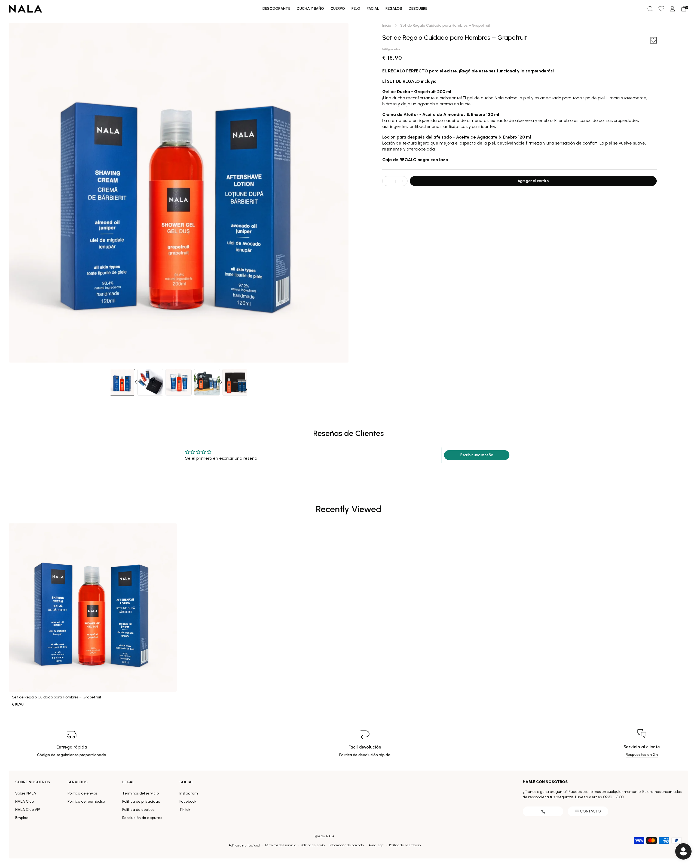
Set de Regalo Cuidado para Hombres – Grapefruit (57, 697)
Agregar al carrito (533, 181)
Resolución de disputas (142, 817)
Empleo (21, 817)
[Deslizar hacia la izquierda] (136, 382)
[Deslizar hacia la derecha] (221, 382)
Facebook (187, 801)
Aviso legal (376, 845)
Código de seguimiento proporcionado (71, 755)
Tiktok (184, 809)
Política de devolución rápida (364, 755)
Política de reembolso (86, 801)
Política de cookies (138, 809)
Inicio (386, 25)
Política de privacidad (141, 801)
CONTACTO (590, 811)
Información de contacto (346, 845)
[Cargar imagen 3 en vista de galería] (178, 382)
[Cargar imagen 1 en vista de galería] (122, 382)
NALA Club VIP (27, 809)
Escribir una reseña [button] (476, 455)
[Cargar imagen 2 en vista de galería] (150, 382)
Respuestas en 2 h (642, 754)
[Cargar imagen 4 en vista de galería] (207, 382)
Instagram (188, 793)
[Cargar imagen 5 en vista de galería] (235, 382)
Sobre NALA (25, 793)
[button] (650, 8)
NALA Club (24, 801)
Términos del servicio (140, 793)
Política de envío (313, 845)
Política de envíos (82, 793)
